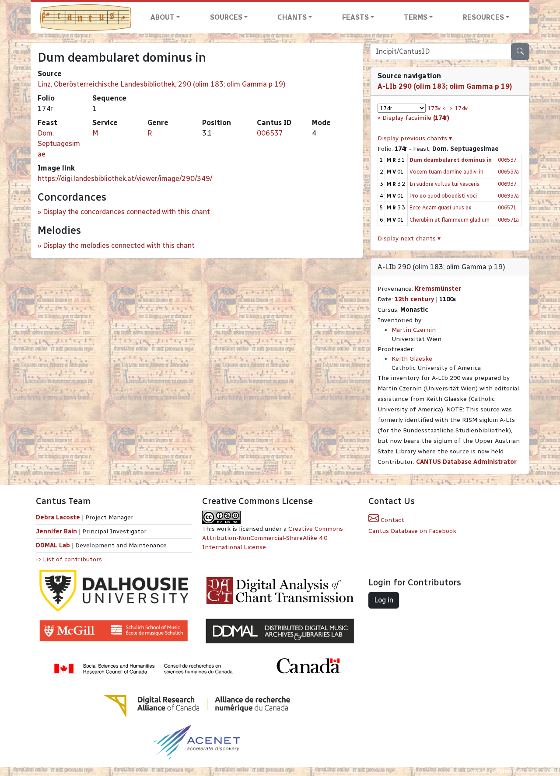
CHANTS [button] (292, 17)
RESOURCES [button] (483, 17)
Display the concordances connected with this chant (126, 212)
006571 (507, 207)
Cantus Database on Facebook (412, 531)
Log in (383, 600)
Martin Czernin (414, 330)
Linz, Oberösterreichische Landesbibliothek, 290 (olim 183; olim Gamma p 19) (162, 84)
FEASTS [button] (355, 17)
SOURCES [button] (226, 17)
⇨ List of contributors (69, 559)
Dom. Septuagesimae (59, 143)
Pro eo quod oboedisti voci (443, 195)
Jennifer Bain (57, 531)
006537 (270, 133)
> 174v (458, 108)
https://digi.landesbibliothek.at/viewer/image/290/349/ (125, 178)
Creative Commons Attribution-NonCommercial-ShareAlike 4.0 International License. (272, 538)
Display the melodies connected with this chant (119, 245)
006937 (507, 184)
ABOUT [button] (162, 17)
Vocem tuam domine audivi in (446, 171)
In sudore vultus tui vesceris (445, 184)
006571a (508, 219)
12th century (414, 299)
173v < (436, 108)
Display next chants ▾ (409, 238)
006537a (508, 171)
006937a (508, 195)
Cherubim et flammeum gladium (450, 219)
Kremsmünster (438, 288)
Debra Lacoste (58, 517)
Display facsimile (415, 118)
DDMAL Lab (53, 545)
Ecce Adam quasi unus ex (440, 207)
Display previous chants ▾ (415, 138)
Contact (391, 520)
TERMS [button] (415, 17)
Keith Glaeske (412, 358)
